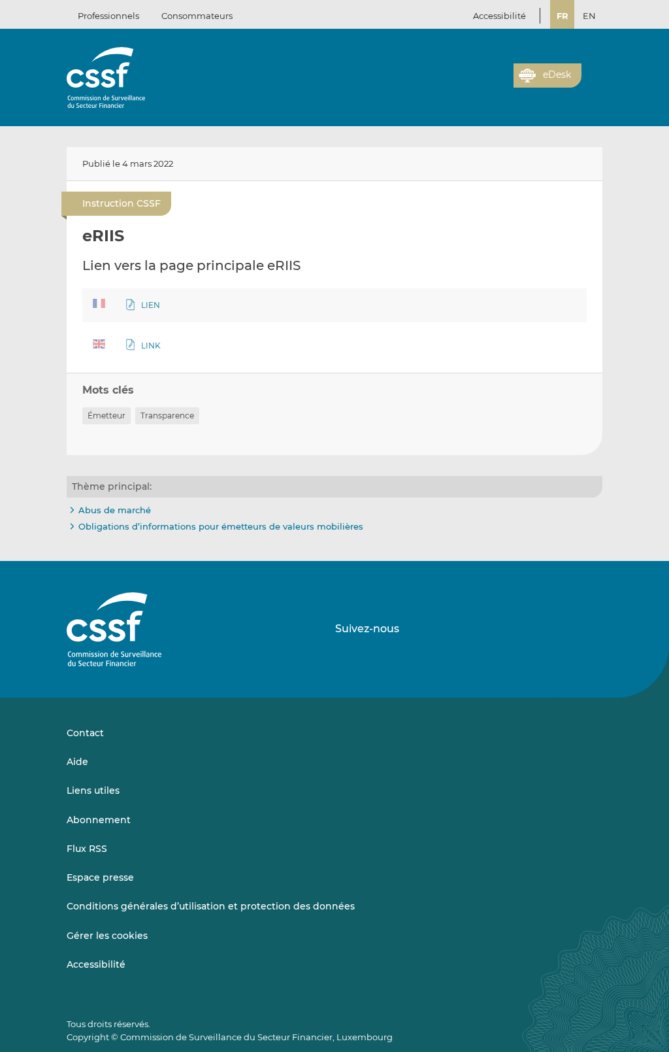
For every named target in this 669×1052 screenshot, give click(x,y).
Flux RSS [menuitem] (87, 849)
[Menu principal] (591, 72)
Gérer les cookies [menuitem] (107, 936)
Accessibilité (499, 15)
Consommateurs (197, 15)
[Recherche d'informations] (483, 83)
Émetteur (106, 415)
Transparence (167, 415)
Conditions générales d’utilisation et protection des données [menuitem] (211, 906)
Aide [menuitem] (77, 762)
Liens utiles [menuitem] (93, 790)
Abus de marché (114, 510)
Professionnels (108, 15)
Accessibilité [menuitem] (96, 964)
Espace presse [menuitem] (100, 877)
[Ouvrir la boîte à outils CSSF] (499, 83)
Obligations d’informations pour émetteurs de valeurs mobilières (220, 526)
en (589, 15)
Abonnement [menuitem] (99, 820)
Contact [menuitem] (85, 733)
